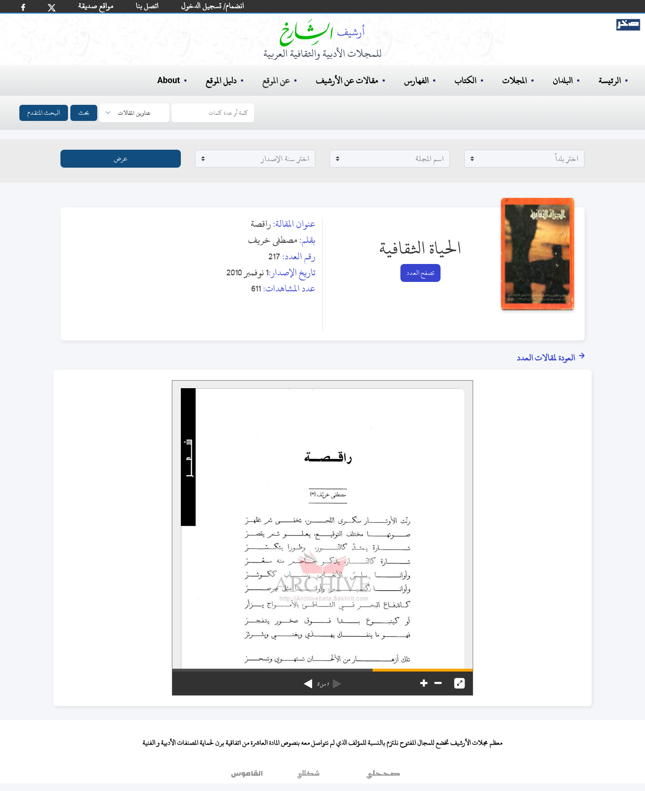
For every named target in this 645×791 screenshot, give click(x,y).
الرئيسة (610, 80)
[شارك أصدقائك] (23, 7)
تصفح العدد (420, 272)
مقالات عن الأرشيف (347, 80)
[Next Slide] (308, 680)
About (168, 81)
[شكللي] (308, 776)
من (322, 684)
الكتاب (465, 80)
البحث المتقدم (43, 112)
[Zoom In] (423, 683)
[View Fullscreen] (459, 683)
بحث (83, 112)
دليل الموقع (221, 80)
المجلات (514, 80)
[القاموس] (248, 776)
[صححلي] (383, 776)
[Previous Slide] (337, 680)
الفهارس (416, 80)
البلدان (563, 80)
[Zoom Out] (437, 683)
